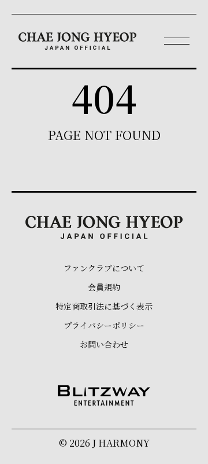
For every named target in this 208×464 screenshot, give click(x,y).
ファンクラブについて (104, 268)
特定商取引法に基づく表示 (104, 306)
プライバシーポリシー (104, 325)
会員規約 (104, 287)
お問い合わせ (104, 344)
